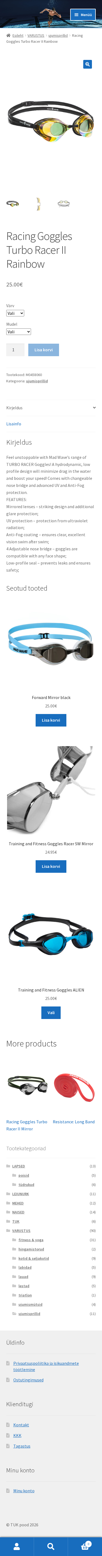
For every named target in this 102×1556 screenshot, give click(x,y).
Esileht (18, 35)
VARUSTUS (35, 35)
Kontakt (21, 1424)
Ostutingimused (28, 1380)
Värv (10, 305)
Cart (78, 1542)
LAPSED (18, 1166)
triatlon (25, 1295)
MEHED (18, 1203)
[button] (87, 64)
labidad (25, 1267)
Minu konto (24, 1490)
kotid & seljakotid (33, 1258)
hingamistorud (31, 1249)
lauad (23, 1276)
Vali (51, 1012)
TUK (15, 1221)
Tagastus (21, 1446)
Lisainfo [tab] (13, 423)
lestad (23, 1285)
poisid (23, 1175)
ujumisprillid (58, 35)
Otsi (51, 1546)
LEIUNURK (20, 1193)
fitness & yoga (31, 1239)
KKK (17, 1435)
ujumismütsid (30, 1304)
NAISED (18, 1212)
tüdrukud (26, 1184)
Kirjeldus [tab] (14, 407)
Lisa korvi (44, 349)
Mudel (11, 324)
